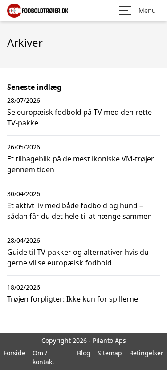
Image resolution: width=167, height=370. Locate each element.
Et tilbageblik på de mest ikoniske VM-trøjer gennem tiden (80, 164)
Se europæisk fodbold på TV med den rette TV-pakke (79, 117)
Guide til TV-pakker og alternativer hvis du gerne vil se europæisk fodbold (78, 257)
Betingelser (146, 353)
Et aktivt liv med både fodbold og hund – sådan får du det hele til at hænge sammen (79, 211)
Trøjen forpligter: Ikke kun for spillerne (72, 299)
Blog (83, 353)
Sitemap (110, 353)
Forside (14, 353)
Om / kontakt (43, 357)
